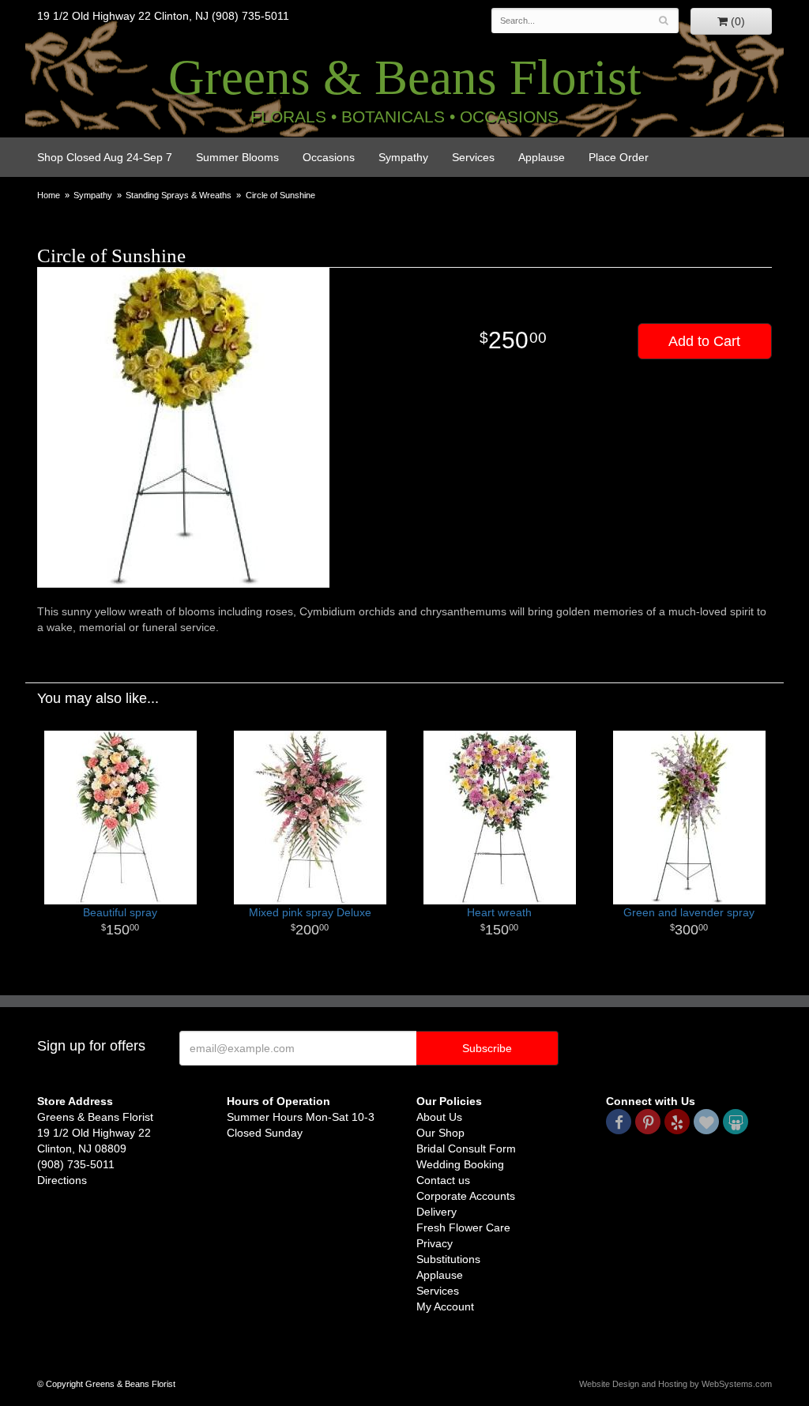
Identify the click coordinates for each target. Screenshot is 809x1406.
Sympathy (403, 157)
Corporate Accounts (465, 1196)
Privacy (434, 1243)
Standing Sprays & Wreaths (178, 195)
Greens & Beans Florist (405, 77)
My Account (445, 1306)
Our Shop (440, 1132)
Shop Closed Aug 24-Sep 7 (104, 157)
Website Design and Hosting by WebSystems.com (675, 1384)
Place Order (619, 157)
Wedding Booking (460, 1164)
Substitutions (448, 1259)
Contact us (443, 1180)
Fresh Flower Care (463, 1227)
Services (473, 157)
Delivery (436, 1211)
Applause (541, 157)
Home (48, 195)
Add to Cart (704, 341)
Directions (62, 1180)
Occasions (329, 157)
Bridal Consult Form (466, 1148)
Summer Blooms (237, 157)
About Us (439, 1117)
